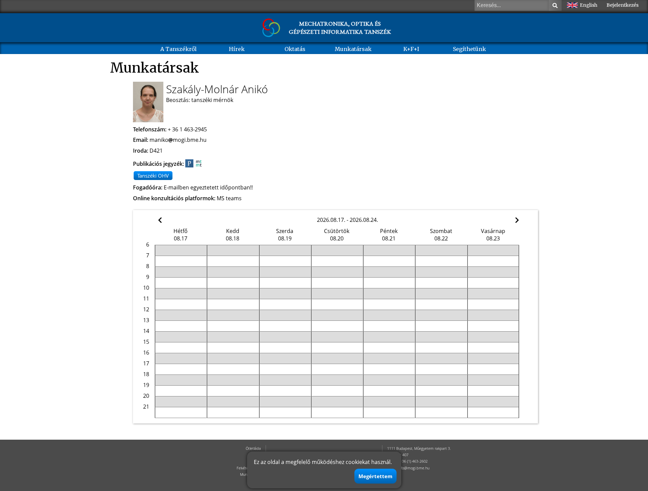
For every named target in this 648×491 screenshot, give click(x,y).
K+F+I (411, 49)
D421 (156, 150)
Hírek (237, 49)
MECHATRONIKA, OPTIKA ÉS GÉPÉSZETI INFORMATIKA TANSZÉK (340, 27)
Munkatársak (353, 49)
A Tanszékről (178, 49)
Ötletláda (253, 448)
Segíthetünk (469, 49)
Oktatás (295, 49)
